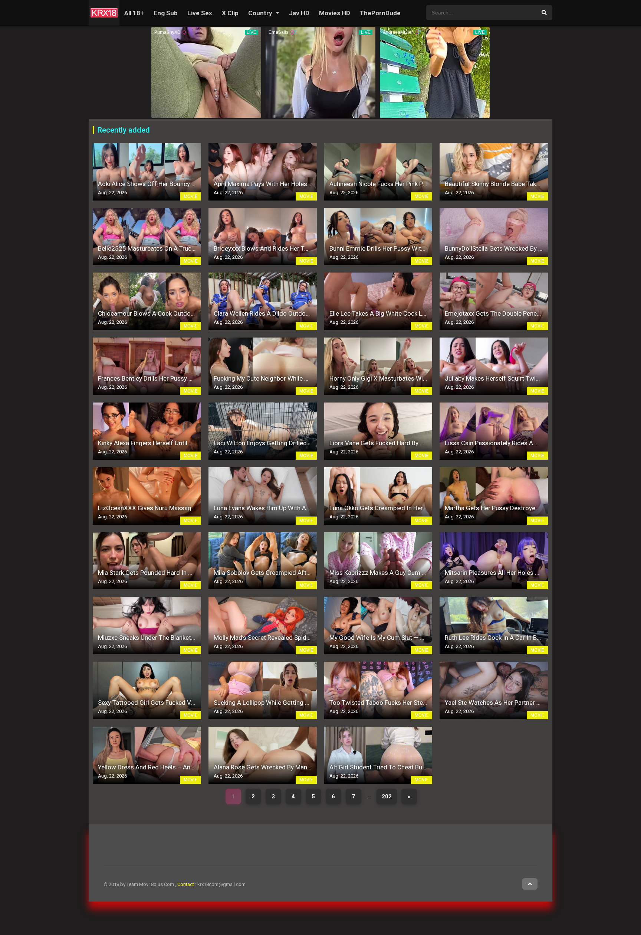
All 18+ (134, 13)
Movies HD (334, 13)
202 (387, 796)
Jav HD (299, 13)
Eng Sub (166, 13)
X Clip (230, 13)
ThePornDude (380, 13)
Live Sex (199, 13)
